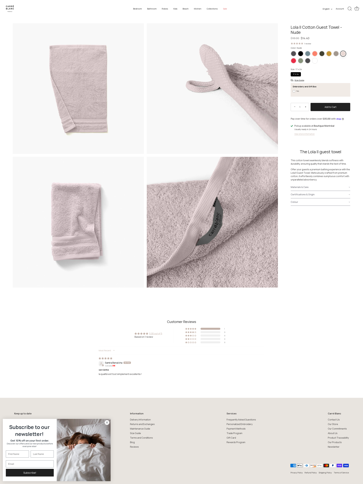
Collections (212, 8)
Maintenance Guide (140, 428)
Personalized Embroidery (240, 424)
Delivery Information (140, 419)
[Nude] (343, 53)
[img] (105, 358)
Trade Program (234, 433)
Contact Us (334, 419)
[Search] (350, 9)
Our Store (333, 424)
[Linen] (336, 53)
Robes (165, 8)
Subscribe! (29, 472)
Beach (186, 8)
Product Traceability (338, 437)
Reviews (134, 446)
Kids (175, 8)
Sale (225, 8)
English (326, 9)
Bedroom (137, 8)
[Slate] (308, 61)
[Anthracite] (293, 53)
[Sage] (300, 61)
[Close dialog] (107, 422)
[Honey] (329, 53)
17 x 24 (296, 74)
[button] (320, 187)
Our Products (335, 442)
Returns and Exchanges (142, 424)
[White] (315, 61)
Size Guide (135, 433)
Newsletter (333, 446)
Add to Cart (330, 107)
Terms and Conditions (141, 437)
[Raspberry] (293, 61)
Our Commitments (337, 428)
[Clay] (308, 53)
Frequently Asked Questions (241, 419)
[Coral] (315, 53)
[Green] (322, 53)
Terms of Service (341, 472)
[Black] (300, 53)
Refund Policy (311, 472)
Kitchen (197, 8)
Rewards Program (236, 442)
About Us (332, 433)
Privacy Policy (297, 472)
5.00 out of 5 (155, 333)
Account (340, 8)
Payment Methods (236, 428)
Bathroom (152, 8)
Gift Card (231, 437)
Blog (132, 442)
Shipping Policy (325, 472)
